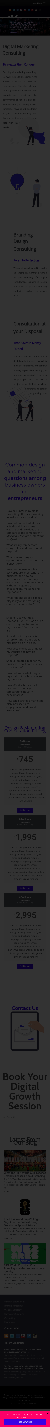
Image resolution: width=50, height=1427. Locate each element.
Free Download (25, 1422)
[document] (25, 713)
